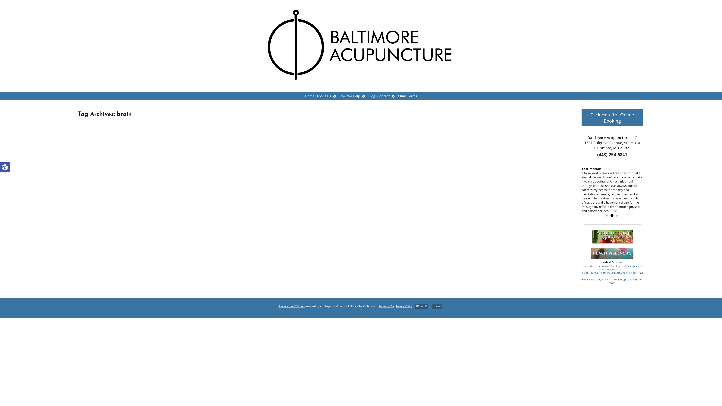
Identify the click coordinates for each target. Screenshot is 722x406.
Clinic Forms (407, 96)
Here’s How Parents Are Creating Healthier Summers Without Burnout (613, 267)
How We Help (349, 96)
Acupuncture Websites (291, 306)
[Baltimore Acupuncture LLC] (361, 46)
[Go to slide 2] (612, 216)
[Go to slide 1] (607, 216)
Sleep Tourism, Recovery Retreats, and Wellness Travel (613, 272)
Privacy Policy (404, 306)
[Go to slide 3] (617, 216)
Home (309, 96)
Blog (371, 96)
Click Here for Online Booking (612, 117)
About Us (324, 96)
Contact (383, 96)
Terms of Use (386, 306)
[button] (5, 167)
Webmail (421, 306)
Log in (437, 306)
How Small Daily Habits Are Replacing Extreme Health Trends (612, 281)
